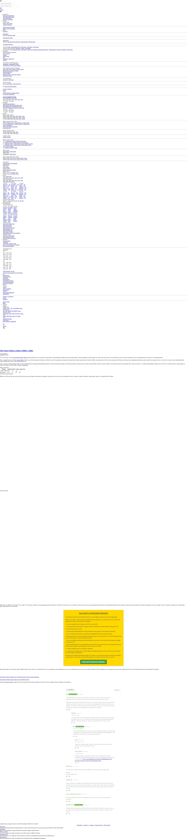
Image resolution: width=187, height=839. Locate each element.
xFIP (6, 311)
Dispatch (18, 48)
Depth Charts (6, 56)
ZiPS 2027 (5, 80)
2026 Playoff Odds (7, 105)
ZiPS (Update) (12, 69)
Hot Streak (5, 278)
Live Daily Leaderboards (8, 94)
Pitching (9, 137)
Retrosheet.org (3, 837)
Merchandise (6, 294)
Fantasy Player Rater (7, 23)
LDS (18, 158)
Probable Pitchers (15, 93)
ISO (12, 308)
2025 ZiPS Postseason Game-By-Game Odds (13, 108)
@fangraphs (79, 825)
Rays (4, 187)
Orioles (5, 186)
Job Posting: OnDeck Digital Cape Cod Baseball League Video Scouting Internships (19, 677)
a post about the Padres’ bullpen (19, 357)
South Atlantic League (18, 143)
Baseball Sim (6, 275)
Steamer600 (5, 64)
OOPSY (5, 60)
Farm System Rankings (8, 246)
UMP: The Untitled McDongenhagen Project (37, 49)
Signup (4, 28)
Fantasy (22, 48)
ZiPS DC (8, 53)
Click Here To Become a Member (93, 662)
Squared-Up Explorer (8, 283)
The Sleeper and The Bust (14, 41)
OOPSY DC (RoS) (7, 76)
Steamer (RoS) (6, 70)
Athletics (21, 187)
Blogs (4, 303)
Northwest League (28, 143)
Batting (4, 137)
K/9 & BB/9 (14, 311)
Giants (20, 195)
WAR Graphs (6, 164)
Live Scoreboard (7, 93)
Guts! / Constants (7, 288)
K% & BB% (16, 308)
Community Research (8, 44)
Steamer (5, 55)
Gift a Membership (7, 18)
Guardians (13, 184)
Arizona (7, 146)
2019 (21, 99)
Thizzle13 (81, 728)
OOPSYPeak (6, 65)
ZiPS (4, 53)
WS (11, 158)
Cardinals (13, 194)
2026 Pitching (12, 151)
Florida (11, 146)
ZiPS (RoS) (5, 69)
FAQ (8, 28)
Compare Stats (25, 122)
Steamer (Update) (14, 70)
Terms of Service (99, 825)
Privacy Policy (107, 825)
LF (16, 200)
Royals (12, 186)
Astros (20, 186)
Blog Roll (5, 31)
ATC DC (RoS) (6, 73)
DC (10, 184)
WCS (21, 158)
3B (14, 200)
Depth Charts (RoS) (7, 72)
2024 (7, 99)
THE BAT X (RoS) (16, 74)
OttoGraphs (69, 49)
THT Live (12, 48)
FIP (3, 311)
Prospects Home (6, 241)
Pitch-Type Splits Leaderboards (10, 126)
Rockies (21, 198)
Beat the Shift (32, 41)
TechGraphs (29, 47)
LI (16, 316)
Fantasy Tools (6, 301)
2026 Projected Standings (9, 104)
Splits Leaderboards (7, 125)
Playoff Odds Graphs (17, 105)
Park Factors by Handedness (9, 321)
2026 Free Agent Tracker (8, 235)
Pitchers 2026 (12, 170)
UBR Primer (9, 316)
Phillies (5, 198)
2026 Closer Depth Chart (9, 224)
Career (23, 116)
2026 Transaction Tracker (9, 227)
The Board (5, 242)
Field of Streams (24, 41)
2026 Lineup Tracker (8, 231)
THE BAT (5, 59)
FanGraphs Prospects (8, 38)
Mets (4, 195)
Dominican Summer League (10, 147)
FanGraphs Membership (8, 15)
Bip (78, 715)
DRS (10, 313)
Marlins (5, 194)
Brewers (13, 192)
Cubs (12, 195)
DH (23, 200)
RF (20, 200)
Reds (12, 198)
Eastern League (8, 142)
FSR (13, 313)
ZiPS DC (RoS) (20, 69)
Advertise (91, 825)
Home (13, 172)
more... (21, 308)
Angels (20, 184)
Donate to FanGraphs (8, 19)
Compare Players (18, 122)
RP (9, 202)
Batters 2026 (6, 170)
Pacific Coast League (21, 141)
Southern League (17, 142)
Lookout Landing (9, 682)
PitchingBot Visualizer (8, 280)
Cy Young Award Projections (9, 86)
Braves (4, 192)
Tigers (12, 187)
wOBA (4, 308)
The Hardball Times (15, 47)
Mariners (21, 188)
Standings (5, 299)
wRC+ (8, 308)
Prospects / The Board (8, 296)
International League (11, 141)
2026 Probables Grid (7, 230)
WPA (13, 316)
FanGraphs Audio (16, 49)
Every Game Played (7, 83)
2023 (10, 99)
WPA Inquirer (6, 167)
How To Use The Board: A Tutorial (11, 245)
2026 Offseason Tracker (8, 237)
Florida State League (26, 145)
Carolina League (17, 145)
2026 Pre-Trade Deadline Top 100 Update (12, 272)
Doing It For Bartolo (61, 49)
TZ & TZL (17, 313)
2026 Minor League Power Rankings (11, 233)
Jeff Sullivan (4, 353)
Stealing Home (52, 49)
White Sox (13, 189)
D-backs (21, 192)
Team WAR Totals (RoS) (9, 181)
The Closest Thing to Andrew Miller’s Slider (16, 351)
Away (16, 172)
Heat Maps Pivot (7, 276)
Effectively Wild (11, 35)
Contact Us (86, 825)
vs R (10, 172)
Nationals (5, 196)
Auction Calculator (7, 24)
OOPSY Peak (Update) (15, 65)
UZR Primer (6, 313)
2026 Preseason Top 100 (8, 271)
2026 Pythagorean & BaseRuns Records (12, 106)
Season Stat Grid (7, 128)
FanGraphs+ (36, 47)
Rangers (21, 189)
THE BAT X (11, 59)
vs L (8, 172)
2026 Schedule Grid (7, 229)
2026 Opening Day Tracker (9, 238)
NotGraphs (23, 47)
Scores (4, 297)
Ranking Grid (10, 122)
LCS (14, 158)
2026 (8, 116)
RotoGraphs (6, 40)
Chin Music (24, 49)
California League (8, 145)
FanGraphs (5, 34)
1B (8, 200)
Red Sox (5, 188)
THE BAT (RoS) (7, 74)
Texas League (24, 142)
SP (7, 202)
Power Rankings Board (8, 282)
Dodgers (21, 194)
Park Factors (6, 290)
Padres (20, 196)
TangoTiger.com (4, 834)
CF (18, 200)
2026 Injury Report (7, 225)
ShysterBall (28, 48)
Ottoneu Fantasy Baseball (9, 27)
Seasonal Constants (7, 318)
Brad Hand (25, 365)
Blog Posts (12, 28)
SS (12, 200)
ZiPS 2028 (10, 80)
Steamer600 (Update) (14, 64)
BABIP (9, 311)
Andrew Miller (20, 360)
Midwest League (9, 143)
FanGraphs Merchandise (8, 17)
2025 (4, 99)
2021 (16, 99)
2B (10, 200)
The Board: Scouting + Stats (9, 243)
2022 (13, 99)
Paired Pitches (6, 279)
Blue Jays (5, 184)
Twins (12, 188)
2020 (19, 99)
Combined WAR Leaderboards (10, 163)
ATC (4, 57)
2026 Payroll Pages (7, 226)
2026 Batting (6, 151)
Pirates (12, 196)
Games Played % (17, 83)
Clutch (18, 316)
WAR (4, 316)
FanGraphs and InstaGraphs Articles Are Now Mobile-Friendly (14, 679)
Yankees (5, 189)
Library (4, 287)
